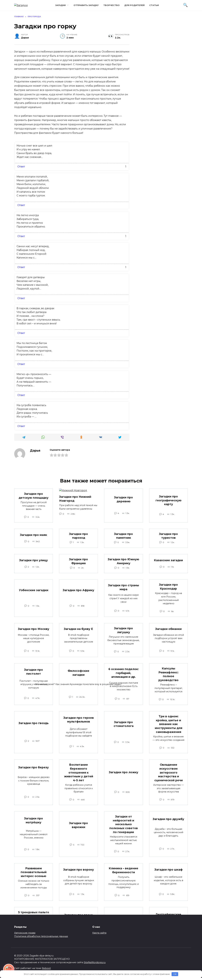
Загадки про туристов (168, 535)
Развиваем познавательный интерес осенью (34, 872)
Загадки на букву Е (78, 629)
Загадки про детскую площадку (33, 495)
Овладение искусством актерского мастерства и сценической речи (168, 772)
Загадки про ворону (78, 869)
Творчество (111, 5)
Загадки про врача (78, 915)
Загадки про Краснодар (168, 586)
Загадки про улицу (33, 560)
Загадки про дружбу (168, 819)
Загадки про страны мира (123, 587)
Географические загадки (168, 916)
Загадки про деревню (123, 499)
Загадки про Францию (78, 561)
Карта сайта (99, 932)
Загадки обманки (168, 629)
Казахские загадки (168, 560)
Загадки (60, 5)
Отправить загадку (86, 5)
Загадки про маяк (33, 534)
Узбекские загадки (33, 590)
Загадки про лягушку (123, 630)
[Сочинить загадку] (8, 969)
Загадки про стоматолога (124, 724)
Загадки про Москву (33, 629)
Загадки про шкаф (168, 869)
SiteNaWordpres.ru (95, 962)
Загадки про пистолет (33, 671)
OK (175, 974)
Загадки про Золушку (123, 920)
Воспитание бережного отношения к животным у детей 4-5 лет (78, 772)
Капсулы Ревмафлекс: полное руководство (168, 674)
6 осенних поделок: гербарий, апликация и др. (123, 672)
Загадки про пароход (78, 535)
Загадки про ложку (123, 772)
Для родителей (134, 5)
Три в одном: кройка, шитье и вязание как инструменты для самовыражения (168, 724)
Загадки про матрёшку (33, 820)
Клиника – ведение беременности (123, 870)
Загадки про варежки (78, 825)
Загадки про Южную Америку (123, 561)
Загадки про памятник (123, 535)
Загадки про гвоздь (34, 723)
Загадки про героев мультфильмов (78, 719)
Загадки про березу (33, 767)
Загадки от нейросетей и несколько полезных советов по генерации (123, 824)
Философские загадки (78, 672)
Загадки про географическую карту (168, 500)
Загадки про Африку (78, 590)
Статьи (154, 5)
